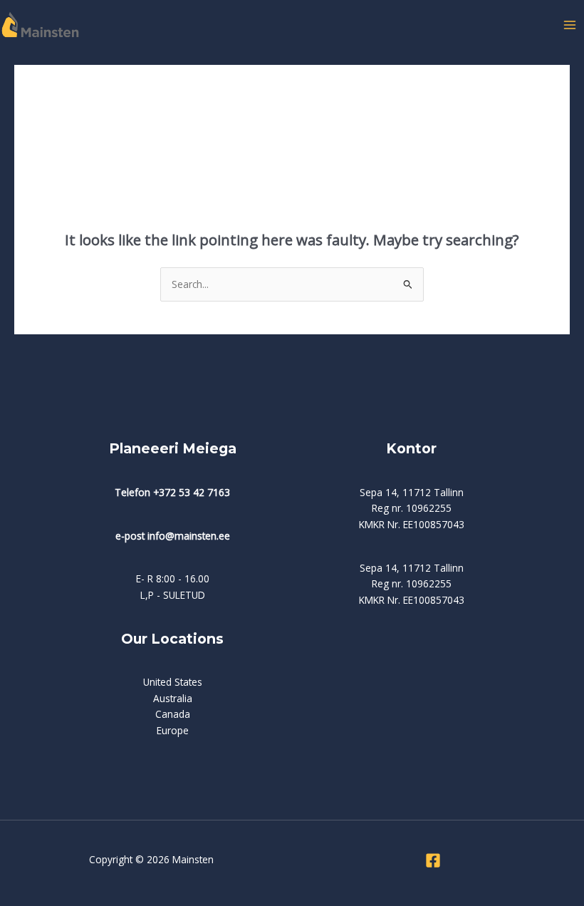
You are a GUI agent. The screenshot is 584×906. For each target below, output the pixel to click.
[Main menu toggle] (570, 24)
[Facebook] (433, 860)
